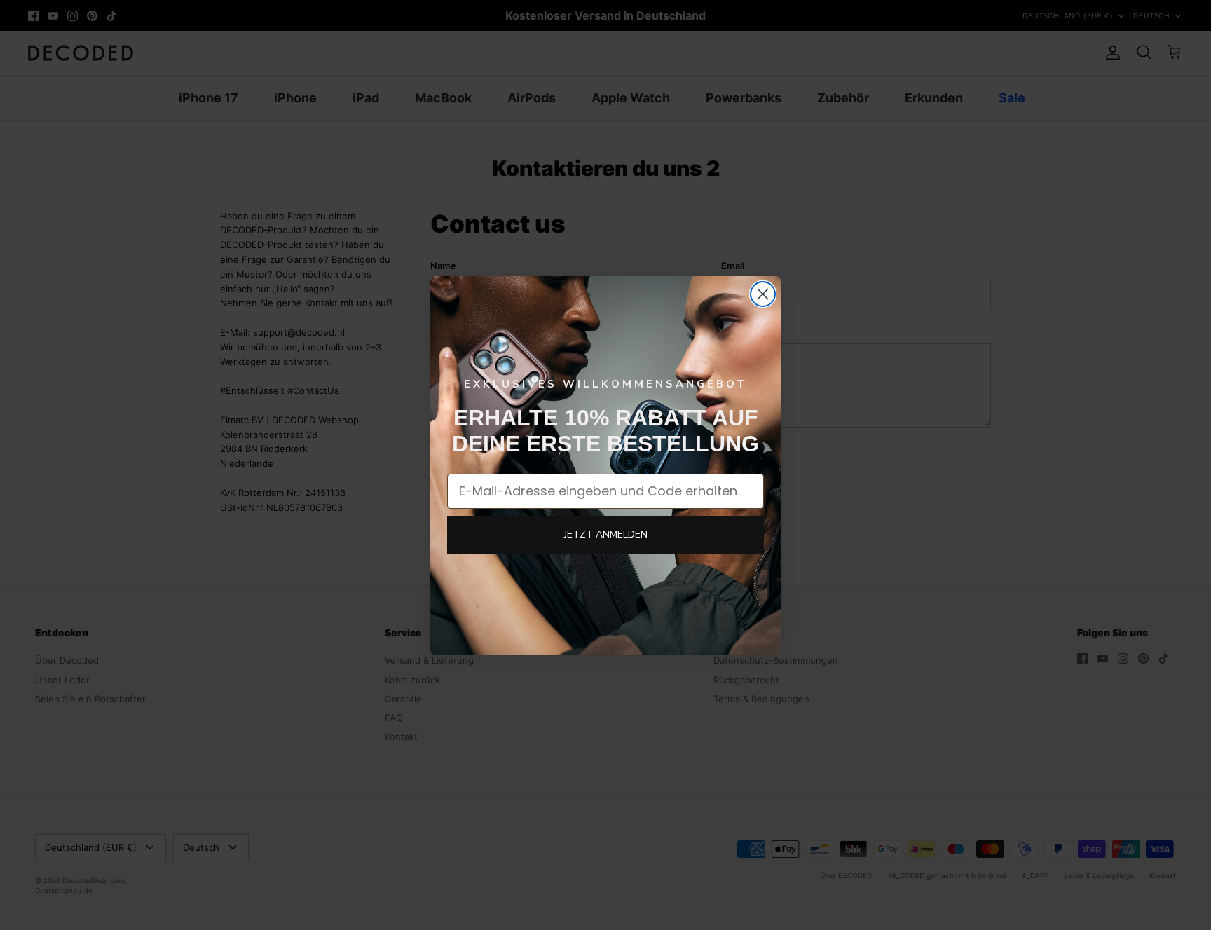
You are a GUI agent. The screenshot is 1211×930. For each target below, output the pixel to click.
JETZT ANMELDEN (606, 534)
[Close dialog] (763, 294)
